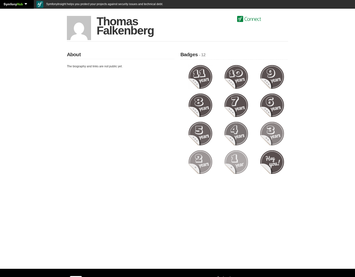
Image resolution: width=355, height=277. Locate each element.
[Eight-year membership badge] (200, 105)
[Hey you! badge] (272, 162)
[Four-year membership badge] (236, 133)
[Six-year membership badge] (272, 105)
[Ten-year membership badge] (236, 76)
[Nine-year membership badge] (272, 76)
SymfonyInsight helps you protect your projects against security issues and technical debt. (104, 4)
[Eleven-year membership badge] (200, 76)
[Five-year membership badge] (200, 133)
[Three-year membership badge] (272, 133)
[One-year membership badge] (236, 162)
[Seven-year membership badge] (236, 105)
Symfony (13, 4)
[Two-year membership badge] (200, 162)
